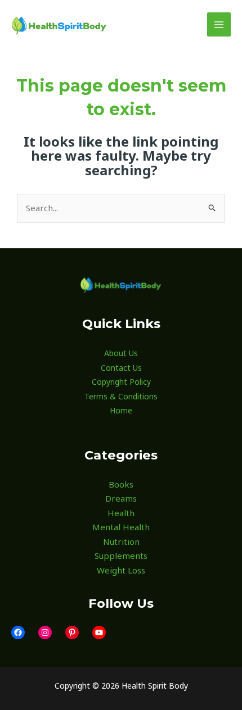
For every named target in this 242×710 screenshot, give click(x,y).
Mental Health (121, 526)
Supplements (121, 555)
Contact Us (121, 367)
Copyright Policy (121, 381)
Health (121, 512)
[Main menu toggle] (219, 24)
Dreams (121, 498)
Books (121, 484)
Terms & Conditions (121, 396)
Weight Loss (121, 570)
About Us (121, 353)
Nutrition (121, 541)
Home (121, 410)
